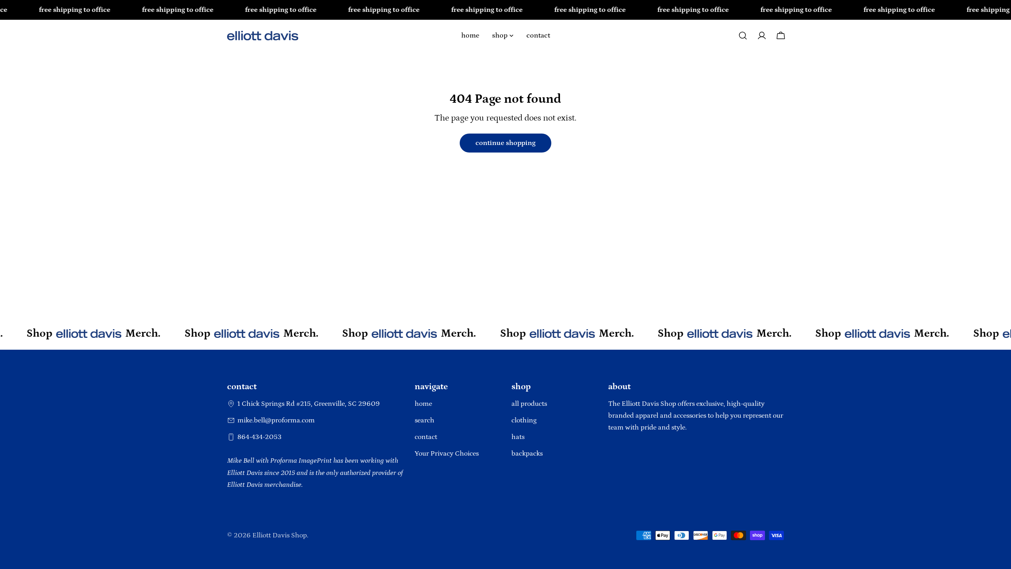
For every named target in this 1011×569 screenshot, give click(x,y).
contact (426, 437)
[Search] (743, 35)
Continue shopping (505, 143)
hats (517, 437)
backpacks (527, 454)
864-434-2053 (259, 437)
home (423, 404)
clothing (524, 420)
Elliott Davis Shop (279, 535)
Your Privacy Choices (447, 454)
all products (529, 404)
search (424, 420)
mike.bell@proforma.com (276, 420)
